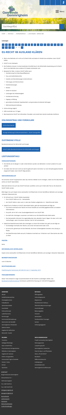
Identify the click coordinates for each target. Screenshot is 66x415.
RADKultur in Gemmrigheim (9, 351)
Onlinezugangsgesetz (40, 325)
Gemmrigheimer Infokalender (9, 325)
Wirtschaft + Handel (7, 333)
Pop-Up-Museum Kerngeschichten (10, 348)
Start (3, 34)
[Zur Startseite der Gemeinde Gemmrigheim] (17, 11)
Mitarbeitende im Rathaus (41, 303)
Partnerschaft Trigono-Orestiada (10, 359)
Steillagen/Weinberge (7, 343)
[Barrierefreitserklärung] (47, 2)
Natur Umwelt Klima (7, 345)
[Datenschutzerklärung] (58, 2)
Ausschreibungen (39, 308)
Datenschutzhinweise (6, 404)
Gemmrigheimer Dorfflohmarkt (43, 367)
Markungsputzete (39, 343)
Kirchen (4, 365)
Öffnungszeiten (39, 294)
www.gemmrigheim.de (7, 393)
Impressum (4, 401)
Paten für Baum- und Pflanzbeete (43, 351)
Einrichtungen (5, 316)
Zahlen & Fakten (6, 327)
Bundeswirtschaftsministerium (11, 281)
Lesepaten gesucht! (40, 345)
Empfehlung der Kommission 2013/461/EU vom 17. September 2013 (21, 270)
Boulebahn (37, 356)
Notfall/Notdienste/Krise (8, 297)
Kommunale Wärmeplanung (9, 319)
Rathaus (10, 34)
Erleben (4, 337)
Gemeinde (5, 292)
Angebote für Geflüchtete (8, 330)
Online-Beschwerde (8, 125)
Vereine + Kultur (6, 362)
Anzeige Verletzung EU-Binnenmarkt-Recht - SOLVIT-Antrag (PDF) (21, 132)
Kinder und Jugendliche (7, 356)
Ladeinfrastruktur (6, 314)
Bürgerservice (21, 34)
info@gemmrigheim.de (7, 390)
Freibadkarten (5, 303)
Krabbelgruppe (38, 362)
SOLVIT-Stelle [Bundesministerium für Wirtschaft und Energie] (21, 149)
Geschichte (4, 367)
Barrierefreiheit (5, 396)
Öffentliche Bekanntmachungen (43, 305)
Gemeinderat (38, 316)
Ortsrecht (37, 314)
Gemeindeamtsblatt (7, 305)
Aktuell (3, 294)
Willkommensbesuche (40, 359)
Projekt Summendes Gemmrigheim (44, 340)
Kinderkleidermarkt (40, 365)
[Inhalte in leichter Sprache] (42, 2)
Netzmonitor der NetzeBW (8, 322)
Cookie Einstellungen (6, 406)
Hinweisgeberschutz (7, 300)
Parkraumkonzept (6, 311)
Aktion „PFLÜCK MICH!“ (41, 354)
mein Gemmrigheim (41, 337)
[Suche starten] (61, 26)
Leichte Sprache (5, 399)
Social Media (5, 308)
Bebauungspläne (39, 311)
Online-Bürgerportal (40, 297)
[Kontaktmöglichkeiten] (52, 2)
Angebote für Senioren (7, 354)
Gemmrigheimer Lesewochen (42, 348)
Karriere (37, 322)
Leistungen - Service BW (36, 34)
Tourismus (4, 340)
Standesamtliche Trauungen (42, 319)
